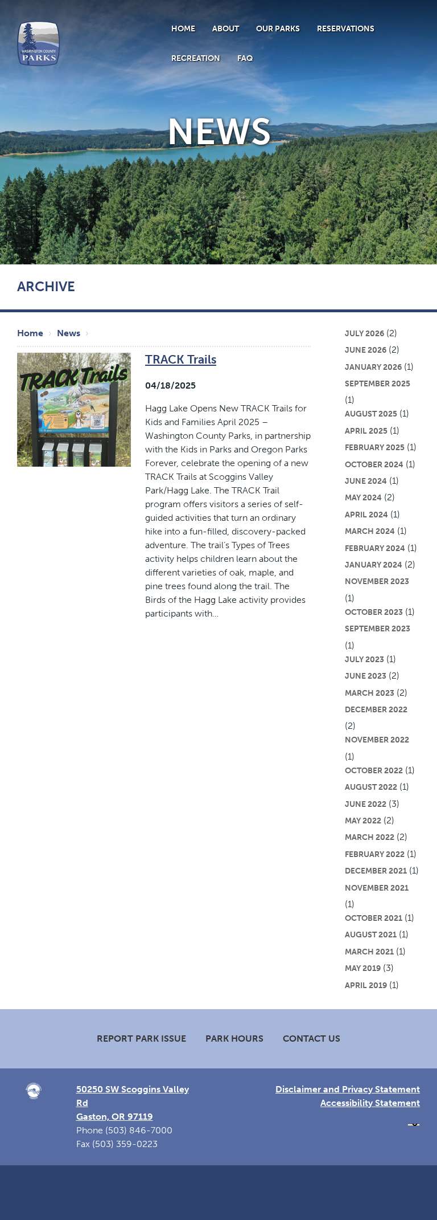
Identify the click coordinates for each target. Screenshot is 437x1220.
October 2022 (374, 770)
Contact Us (311, 1038)
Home (183, 28)
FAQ (245, 58)
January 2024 (373, 565)
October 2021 (373, 918)
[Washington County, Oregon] (38, 43)
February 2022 (375, 854)
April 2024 (366, 515)
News (68, 333)
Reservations (345, 28)
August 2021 (371, 935)
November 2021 (377, 888)
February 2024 (375, 548)
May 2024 (363, 497)
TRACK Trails (180, 359)
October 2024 (374, 464)
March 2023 (369, 693)
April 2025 (366, 431)
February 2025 (375, 447)
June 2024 (366, 481)
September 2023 (377, 629)
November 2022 (377, 740)
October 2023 (374, 612)
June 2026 (365, 350)
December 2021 (376, 871)
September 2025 (377, 383)
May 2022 (363, 821)
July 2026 (364, 333)
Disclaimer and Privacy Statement (347, 1089)
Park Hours (234, 1038)
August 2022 (371, 787)
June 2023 (365, 676)
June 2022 (365, 804)
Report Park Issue (141, 1038)
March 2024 (370, 531)
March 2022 (369, 837)
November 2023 (377, 581)
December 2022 (376, 709)
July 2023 (364, 659)
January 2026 (373, 367)
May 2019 (363, 968)
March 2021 (369, 952)
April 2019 (366, 985)
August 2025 (371, 414)
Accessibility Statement (370, 1102)
